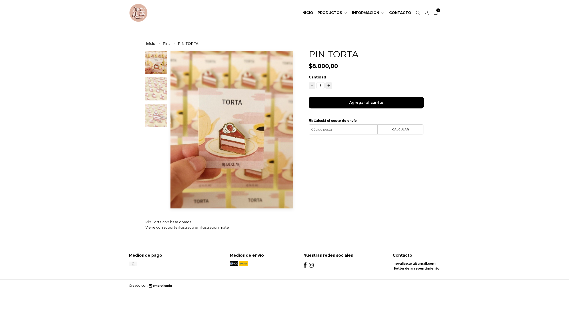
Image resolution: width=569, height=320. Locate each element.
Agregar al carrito (366, 102)
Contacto (400, 13)
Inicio (307, 13)
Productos (330, 13)
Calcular (400, 129)
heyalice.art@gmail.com (414, 264)
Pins (167, 44)
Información (366, 13)
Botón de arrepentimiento (416, 268)
